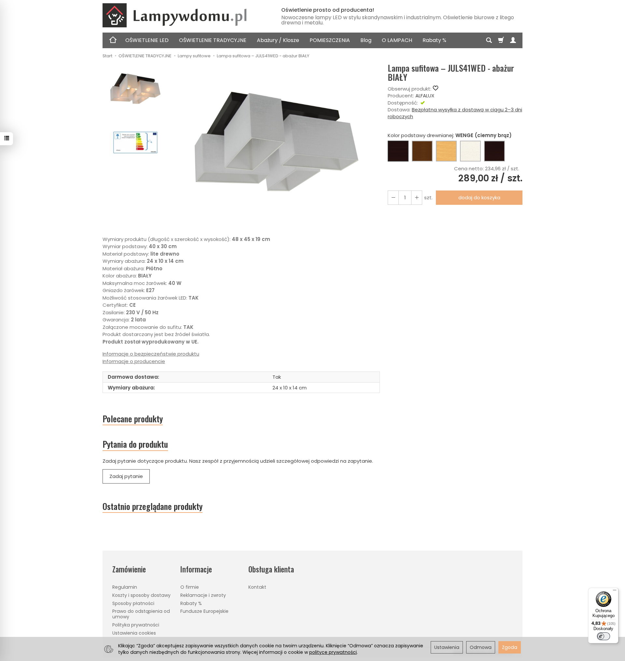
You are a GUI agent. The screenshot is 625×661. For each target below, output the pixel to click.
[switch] (603, 636)
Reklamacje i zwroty (203, 595)
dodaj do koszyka (479, 197)
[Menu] (614, 592)
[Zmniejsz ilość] (416, 197)
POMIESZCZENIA (330, 40)
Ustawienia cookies (134, 633)
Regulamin (124, 587)
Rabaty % (434, 40)
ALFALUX (424, 95)
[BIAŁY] (470, 151)
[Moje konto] (513, 40)
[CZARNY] (494, 151)
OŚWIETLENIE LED (147, 40)
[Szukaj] (489, 40)
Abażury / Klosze (278, 40)
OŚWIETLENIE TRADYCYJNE (212, 40)
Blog (365, 40)
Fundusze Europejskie (204, 611)
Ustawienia (446, 647)
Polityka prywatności (135, 625)
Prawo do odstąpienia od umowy (141, 614)
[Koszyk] (501, 40)
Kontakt (257, 587)
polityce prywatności (333, 652)
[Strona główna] (184, 15)
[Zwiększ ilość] (393, 197)
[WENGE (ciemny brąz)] (398, 151)
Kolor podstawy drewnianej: (450, 135)
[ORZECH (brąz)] (422, 151)
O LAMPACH (397, 40)
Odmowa (481, 647)
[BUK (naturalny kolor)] (446, 151)
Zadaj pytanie (126, 476)
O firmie (189, 587)
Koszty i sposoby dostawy (141, 595)
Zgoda (509, 647)
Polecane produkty (133, 419)
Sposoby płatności (133, 603)
